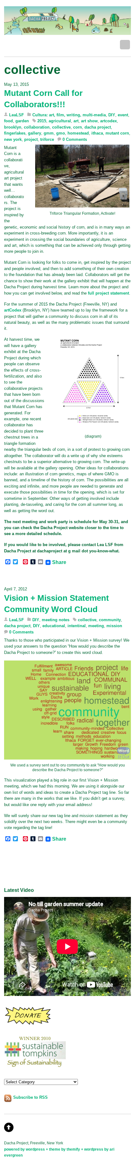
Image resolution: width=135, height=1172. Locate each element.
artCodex (12, 310)
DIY (111, 115)
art (75, 121)
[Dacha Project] (67, 31)
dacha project (97, 127)
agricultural (60, 121)
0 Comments (74, 139)
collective (61, 127)
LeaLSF (16, 115)
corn (77, 127)
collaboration (37, 127)
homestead (78, 133)
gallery (34, 133)
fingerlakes (14, 133)
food (8, 121)
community (110, 619)
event (123, 115)
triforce (47, 139)
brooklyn (12, 127)
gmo (60, 133)
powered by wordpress (24, 1149)
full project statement (108, 293)
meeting (96, 625)
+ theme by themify (63, 1149)
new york (13, 139)
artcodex (108, 121)
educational (53, 625)
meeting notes (55, 619)
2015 (41, 121)
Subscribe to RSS (30, 1097)
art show (89, 121)
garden (22, 121)
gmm (49, 133)
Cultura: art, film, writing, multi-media (69, 115)
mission (114, 625)
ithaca (97, 133)
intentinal (77, 625)
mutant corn (117, 133)
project (31, 139)
